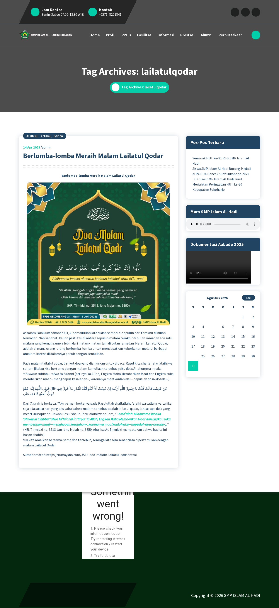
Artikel (46, 136)
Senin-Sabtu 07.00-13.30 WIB (63, 14)
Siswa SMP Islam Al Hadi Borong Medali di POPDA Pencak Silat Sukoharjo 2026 (221, 171)
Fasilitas (144, 34)
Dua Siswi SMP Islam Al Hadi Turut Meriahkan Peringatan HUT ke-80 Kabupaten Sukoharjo (217, 184)
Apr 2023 (31, 147)
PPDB (126, 34)
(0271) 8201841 (110, 14)
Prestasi (187, 34)
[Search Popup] (256, 35)
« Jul (248, 297)
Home (95, 34)
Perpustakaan (231, 34)
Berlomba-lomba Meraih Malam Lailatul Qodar (93, 155)
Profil (111, 34)
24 (193, 356)
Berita (58, 136)
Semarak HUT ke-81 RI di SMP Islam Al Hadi (220, 161)
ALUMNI (31, 136)
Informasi (166, 34)
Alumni (207, 34)
